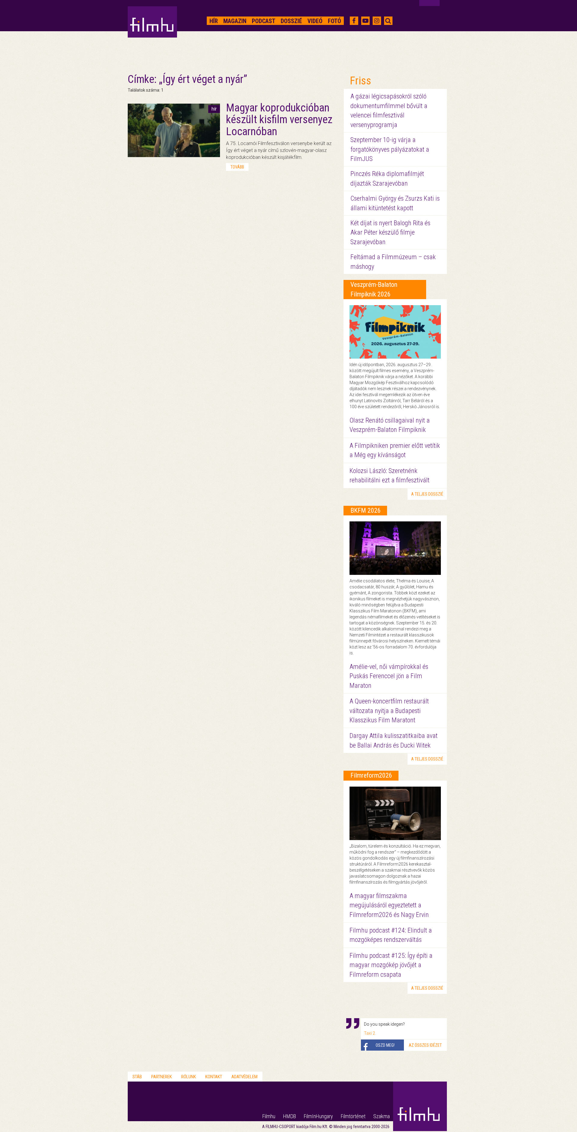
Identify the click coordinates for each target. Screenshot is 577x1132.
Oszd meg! (385, 1045)
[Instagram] (376, 20)
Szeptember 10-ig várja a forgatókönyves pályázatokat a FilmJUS (389, 149)
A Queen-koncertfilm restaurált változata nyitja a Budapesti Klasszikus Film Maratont (389, 710)
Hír (213, 21)
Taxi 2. (370, 1033)
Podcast (263, 21)
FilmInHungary (318, 1116)
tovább (237, 167)
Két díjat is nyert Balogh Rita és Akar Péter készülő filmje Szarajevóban (390, 232)
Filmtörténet (353, 1116)
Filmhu (268, 1116)
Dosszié (291, 21)
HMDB (289, 1116)
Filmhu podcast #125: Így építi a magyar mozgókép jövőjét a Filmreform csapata (391, 965)
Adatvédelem (244, 1076)
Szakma (381, 1116)
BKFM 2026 (365, 510)
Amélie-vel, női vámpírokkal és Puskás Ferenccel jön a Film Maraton (389, 676)
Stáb (137, 1076)
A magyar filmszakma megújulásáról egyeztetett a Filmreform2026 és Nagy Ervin (389, 905)
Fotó (334, 21)
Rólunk (188, 1076)
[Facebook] (354, 20)
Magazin (234, 21)
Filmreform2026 (371, 775)
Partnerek (161, 1076)
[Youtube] (365, 20)
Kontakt (213, 1076)
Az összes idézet (425, 1045)
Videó (314, 21)
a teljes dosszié (427, 494)
